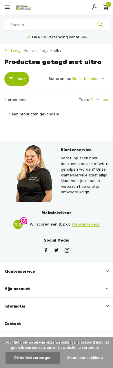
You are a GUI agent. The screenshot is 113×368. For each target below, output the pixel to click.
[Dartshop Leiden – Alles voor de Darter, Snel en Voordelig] (30, 7)
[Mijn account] (94, 7)
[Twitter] (56, 250)
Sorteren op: (60, 78)
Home (28, 50)
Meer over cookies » (85, 358)
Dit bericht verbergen (32, 358)
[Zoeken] (100, 25)
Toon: (84, 99)
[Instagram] (67, 250)
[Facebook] (46, 250)
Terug (15, 50)
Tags (44, 50)
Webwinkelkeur (86, 224)
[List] (106, 99)
